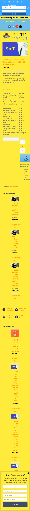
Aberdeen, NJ (14, 186)
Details (17, 224)
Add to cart (14, 226)
